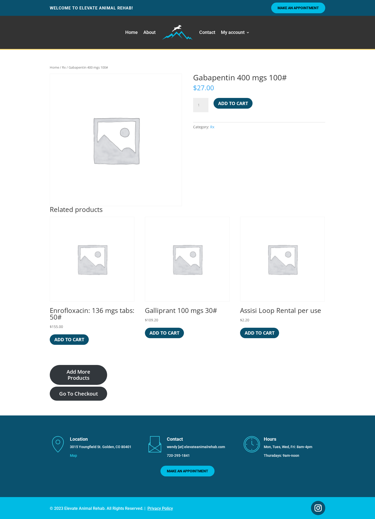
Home (131, 32)
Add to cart (233, 103)
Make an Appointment (298, 8)
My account (233, 32)
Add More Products (78, 374)
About (149, 32)
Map (73, 455)
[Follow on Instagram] (318, 508)
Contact (207, 32)
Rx (64, 67)
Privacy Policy (160, 508)
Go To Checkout (78, 393)
